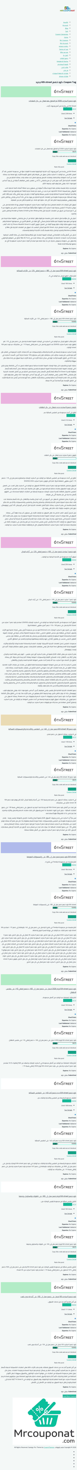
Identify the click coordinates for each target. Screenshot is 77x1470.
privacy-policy (63, 46)
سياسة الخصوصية (62, 61)
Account (65, 25)
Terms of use (63, 49)
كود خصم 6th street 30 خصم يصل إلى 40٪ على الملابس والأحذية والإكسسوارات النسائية (42, 729)
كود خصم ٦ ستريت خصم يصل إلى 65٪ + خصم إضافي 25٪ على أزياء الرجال (48, 551)
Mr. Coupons (64, 40)
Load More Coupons (69, 1396)
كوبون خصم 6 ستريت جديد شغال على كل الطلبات (57, 407)
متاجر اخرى (64, 67)
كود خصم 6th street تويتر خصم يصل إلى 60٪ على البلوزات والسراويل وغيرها (47, 1196)
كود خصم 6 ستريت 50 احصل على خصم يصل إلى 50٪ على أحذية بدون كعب (48, 1296)
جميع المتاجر (64, 58)
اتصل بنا (65, 55)
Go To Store (72, 160)
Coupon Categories (61, 34)
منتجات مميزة (63, 76)
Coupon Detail (71, 163)
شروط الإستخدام (63, 64)
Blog (66, 28)
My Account (64, 43)
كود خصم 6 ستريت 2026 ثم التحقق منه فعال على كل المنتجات (52, 101)
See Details (68, 118)
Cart (66, 31)
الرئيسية (65, 22)
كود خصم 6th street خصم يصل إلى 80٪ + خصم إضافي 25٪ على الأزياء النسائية (46, 270)
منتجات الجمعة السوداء (60, 73)
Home (66, 37)
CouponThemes (49, 1447)
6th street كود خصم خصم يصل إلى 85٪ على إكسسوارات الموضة (51, 857)
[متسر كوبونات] (67, 17)
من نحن (65, 70)
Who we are (64, 52)
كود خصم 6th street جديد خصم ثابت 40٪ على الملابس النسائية (52, 1093)
